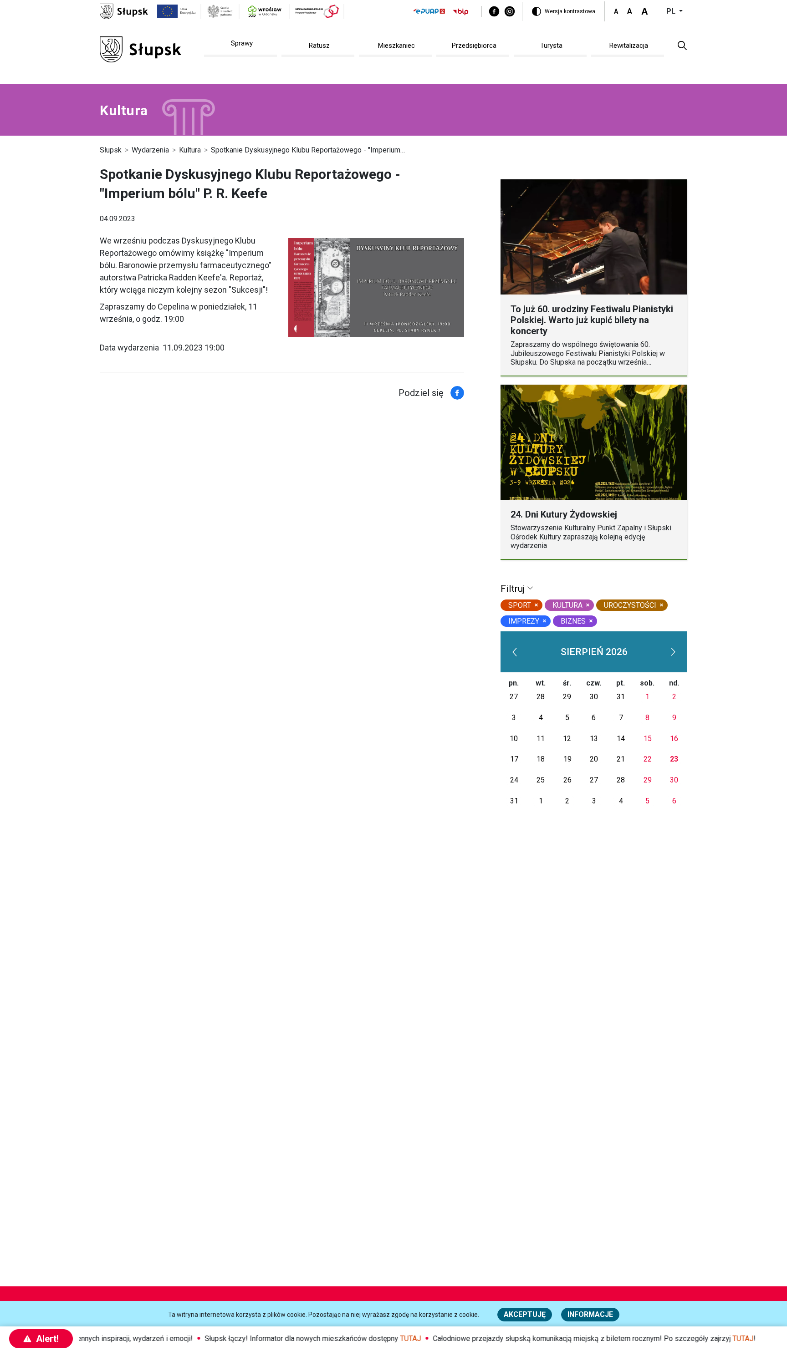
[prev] (515, 651)
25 (541, 780)
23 (674, 759)
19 (567, 759)
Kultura (190, 150)
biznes (573, 621)
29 (567, 696)
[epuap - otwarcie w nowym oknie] (429, 11)
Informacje (590, 1314)
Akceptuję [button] (525, 1314)
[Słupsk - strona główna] (124, 10)
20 (594, 759)
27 (514, 696)
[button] (682, 45)
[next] (673, 651)
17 (514, 759)
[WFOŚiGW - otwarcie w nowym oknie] (264, 11)
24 (514, 780)
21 (621, 759)
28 (541, 696)
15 (648, 738)
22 (648, 759)
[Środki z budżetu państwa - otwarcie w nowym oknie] (221, 11)
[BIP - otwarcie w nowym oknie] (461, 11)
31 (621, 696)
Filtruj (514, 588)
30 (594, 696)
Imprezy (523, 621)
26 (567, 780)
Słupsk (111, 150)
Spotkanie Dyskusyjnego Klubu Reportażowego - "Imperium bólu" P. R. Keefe (332, 150)
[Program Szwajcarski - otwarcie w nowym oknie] (317, 11)
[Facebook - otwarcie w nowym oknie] (494, 11)
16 (674, 738)
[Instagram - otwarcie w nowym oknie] (509, 11)
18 (541, 759)
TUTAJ (395, 1338)
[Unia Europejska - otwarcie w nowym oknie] (176, 11)
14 (621, 738)
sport (519, 605)
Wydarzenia (150, 150)
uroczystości (630, 605)
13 (594, 738)
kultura (567, 605)
